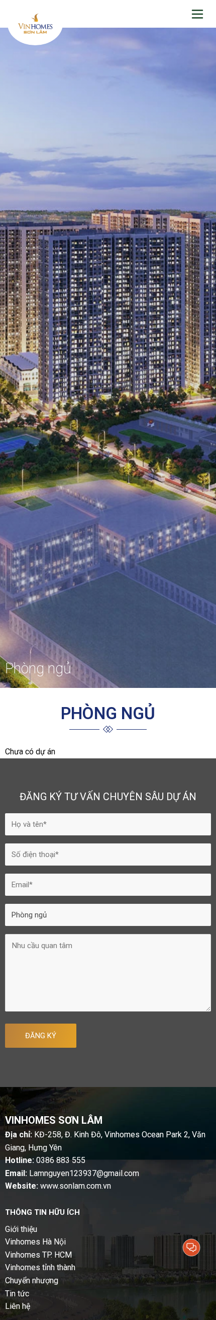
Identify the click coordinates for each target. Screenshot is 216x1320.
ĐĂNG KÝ (40, 1035)
